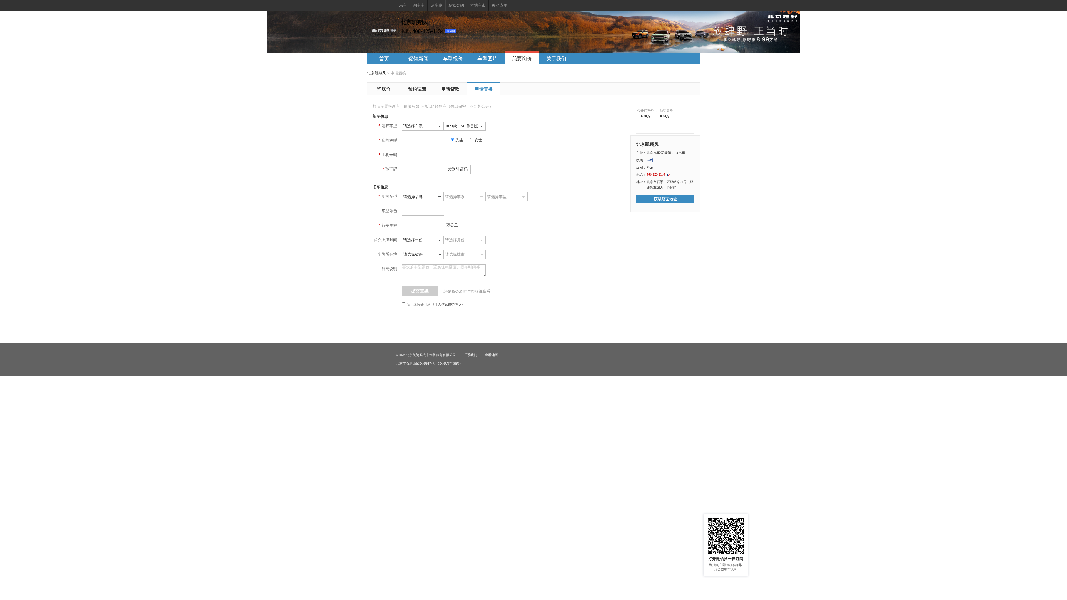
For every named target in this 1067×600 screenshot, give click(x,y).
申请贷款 (450, 89)
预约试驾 (417, 89)
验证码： (393, 169)
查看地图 (491, 355)
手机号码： (391, 155)
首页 (384, 58)
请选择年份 (413, 240)
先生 (459, 140)
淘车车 (419, 5)
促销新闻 (418, 58)
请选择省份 (413, 254)
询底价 (383, 89)
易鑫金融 (456, 5)
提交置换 (420, 291)
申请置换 (484, 89)
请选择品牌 (413, 197)
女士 (478, 140)
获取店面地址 (665, 199)
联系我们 (470, 355)
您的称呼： (391, 140)
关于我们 (556, 58)
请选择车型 (497, 197)
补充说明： (391, 269)
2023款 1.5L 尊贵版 (461, 126)
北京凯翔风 (376, 73)
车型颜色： (391, 211)
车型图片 (487, 58)
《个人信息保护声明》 (448, 304)
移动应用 (499, 5)
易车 (403, 5)
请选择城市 (455, 254)
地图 (672, 188)
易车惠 (436, 5)
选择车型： (391, 126)
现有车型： (391, 196)
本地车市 (478, 5)
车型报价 (453, 58)
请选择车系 (413, 126)
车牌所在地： (389, 254)
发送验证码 (458, 169)
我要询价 (522, 58)
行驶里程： (391, 225)
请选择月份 (455, 240)
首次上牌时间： (387, 240)
